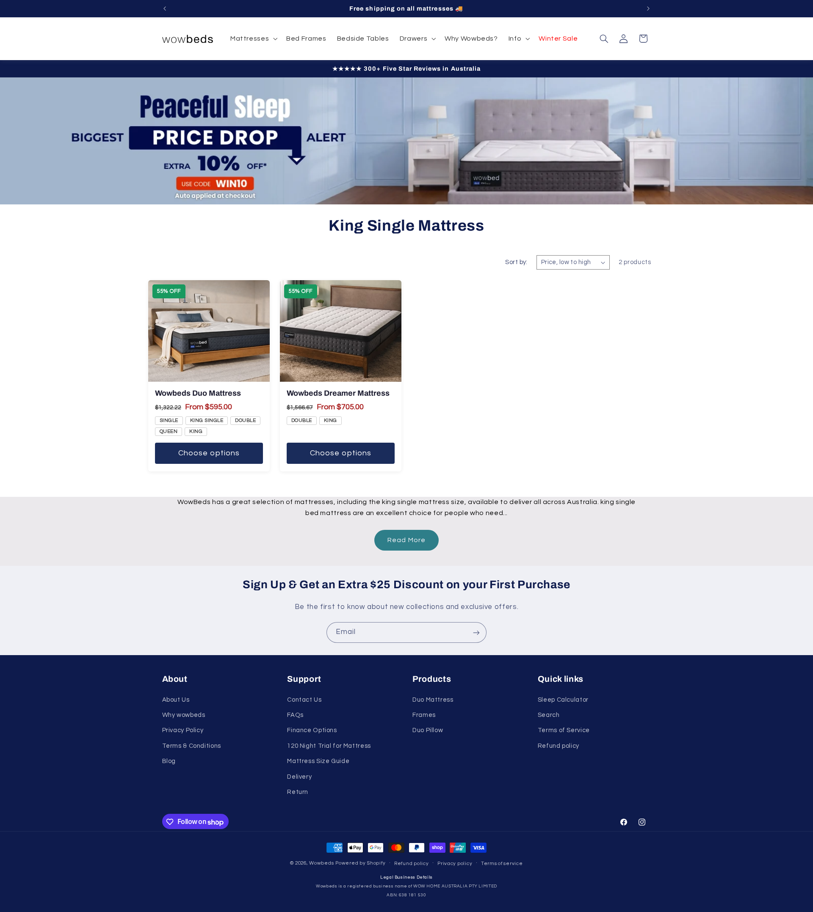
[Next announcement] (648, 8)
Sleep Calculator (563, 699)
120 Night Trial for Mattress (329, 745)
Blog (169, 761)
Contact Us (304, 699)
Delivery (299, 776)
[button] (253, 39)
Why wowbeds (183, 714)
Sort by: (516, 262)
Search (549, 714)
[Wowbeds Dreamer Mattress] (340, 331)
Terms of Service (564, 730)
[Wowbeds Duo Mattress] (209, 331)
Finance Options (312, 730)
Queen (168, 431)
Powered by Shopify (360, 863)
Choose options (209, 453)
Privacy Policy (183, 730)
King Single (206, 420)
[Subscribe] (476, 632)
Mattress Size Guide (318, 761)
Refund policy (558, 745)
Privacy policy (454, 863)
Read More (406, 540)
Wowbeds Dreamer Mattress (338, 393)
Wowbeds (321, 863)
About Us (176, 699)
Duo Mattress (433, 699)
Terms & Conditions (191, 745)
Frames (424, 714)
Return (297, 791)
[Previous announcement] (164, 8)
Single (169, 420)
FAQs (295, 714)
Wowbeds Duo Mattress (198, 393)
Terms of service (502, 863)
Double (245, 420)
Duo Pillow (427, 730)
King (195, 431)
